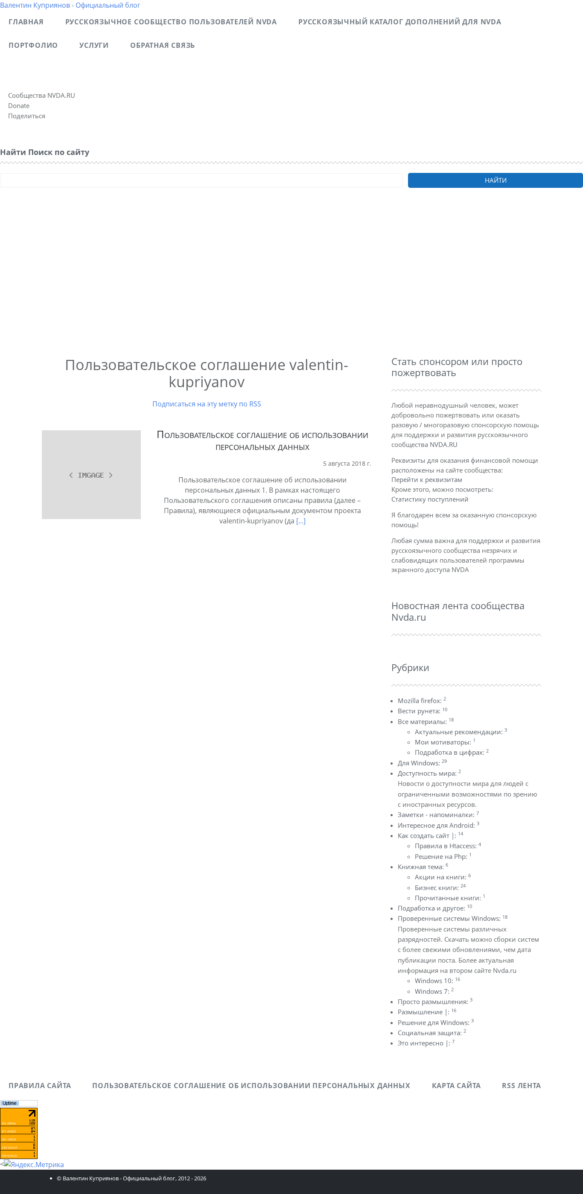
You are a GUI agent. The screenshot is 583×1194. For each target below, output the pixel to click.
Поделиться (26, 115)
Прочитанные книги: (450, 897)
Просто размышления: (435, 1001)
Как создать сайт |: (430, 835)
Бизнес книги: (440, 887)
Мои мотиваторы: (445, 742)
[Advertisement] (256, 283)
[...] (301, 520)
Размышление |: (427, 1011)
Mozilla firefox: (422, 700)
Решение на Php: (443, 856)
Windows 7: (434, 991)
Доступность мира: (429, 773)
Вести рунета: (422, 710)
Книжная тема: (423, 866)
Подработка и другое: (435, 908)
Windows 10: (437, 980)
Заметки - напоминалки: (438, 814)
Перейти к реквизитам (426, 479)
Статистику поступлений (430, 499)
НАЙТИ (496, 180)
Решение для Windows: (436, 1022)
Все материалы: (426, 721)
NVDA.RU (444, 444)
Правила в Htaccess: (448, 845)
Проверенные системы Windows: (452, 918)
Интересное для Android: (438, 825)
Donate (18, 105)
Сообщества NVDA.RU (41, 95)
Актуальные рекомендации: (461, 731)
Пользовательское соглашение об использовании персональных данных (262, 440)
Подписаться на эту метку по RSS (206, 404)
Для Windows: (422, 763)
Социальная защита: (432, 1032)
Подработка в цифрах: (452, 752)
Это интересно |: (426, 1043)
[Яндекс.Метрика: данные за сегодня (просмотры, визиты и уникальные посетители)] (34, 1164)
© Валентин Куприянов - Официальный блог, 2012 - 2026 (131, 1178)
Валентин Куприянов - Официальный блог (70, 5)
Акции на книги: (443, 877)
